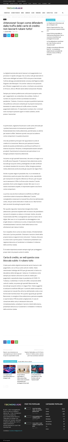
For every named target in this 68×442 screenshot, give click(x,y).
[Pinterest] (12, 35)
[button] (63, 13)
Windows (35, 3)
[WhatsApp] (16, 35)
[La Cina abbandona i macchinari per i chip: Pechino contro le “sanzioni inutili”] (37, 369)
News (20, 3)
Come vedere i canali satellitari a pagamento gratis (37, 425)
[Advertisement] (23, 67)
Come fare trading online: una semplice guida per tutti (37, 410)
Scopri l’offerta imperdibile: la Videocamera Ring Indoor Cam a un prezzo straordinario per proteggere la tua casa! (55, 36)
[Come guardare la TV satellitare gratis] (28, 418)
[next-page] (7, 386)
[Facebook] (5, 35)
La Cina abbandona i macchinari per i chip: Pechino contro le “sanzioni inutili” (55, 43)
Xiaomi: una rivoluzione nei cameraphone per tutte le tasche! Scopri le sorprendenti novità (12, 353)
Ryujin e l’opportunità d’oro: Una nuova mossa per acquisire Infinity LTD (56, 29)
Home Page (5, 3)
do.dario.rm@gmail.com (15, 430)
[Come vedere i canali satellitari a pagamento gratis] (28, 424)
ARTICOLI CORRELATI (10, 361)
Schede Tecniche (14, 3)
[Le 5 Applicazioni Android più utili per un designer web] (9, 369)
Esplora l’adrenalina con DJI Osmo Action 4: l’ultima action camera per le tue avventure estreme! (34, 353)
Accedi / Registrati (22, 1)
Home (4, 17)
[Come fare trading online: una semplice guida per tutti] (28, 411)
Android (25, 3)
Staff (49, 3)
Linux (39, 3)
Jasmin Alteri (8, 31)
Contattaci (44, 3)
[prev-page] (4, 386)
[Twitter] (8, 35)
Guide (29, 3)
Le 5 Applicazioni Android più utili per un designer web (8, 376)
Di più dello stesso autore (25, 361)
